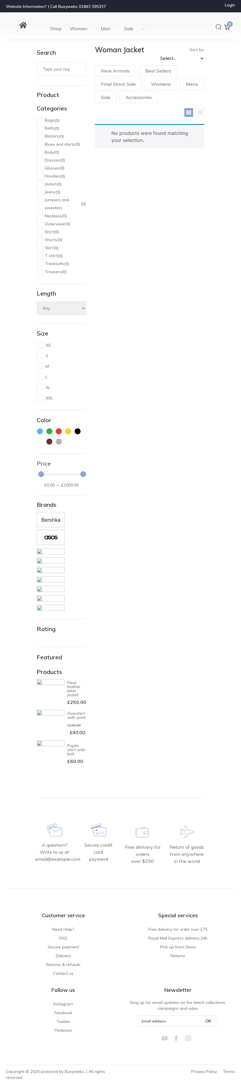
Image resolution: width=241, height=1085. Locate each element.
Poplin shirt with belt (76, 750)
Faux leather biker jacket (74, 688)
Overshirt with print (76, 715)
